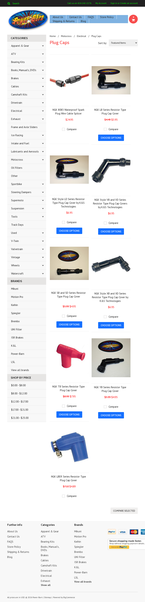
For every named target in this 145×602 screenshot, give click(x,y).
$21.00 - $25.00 (19, 417)
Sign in (114, 3)
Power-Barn (17, 353)
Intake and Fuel (20, 143)
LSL (13, 362)
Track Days (17, 224)
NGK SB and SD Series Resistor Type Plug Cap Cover (68, 294)
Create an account (129, 3)
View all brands (20, 370)
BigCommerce (69, 597)
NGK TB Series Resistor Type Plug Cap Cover (68, 388)
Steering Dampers (21, 192)
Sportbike (16, 184)
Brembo (15, 321)
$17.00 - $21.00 (19, 409)
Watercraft (17, 273)
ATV (13, 54)
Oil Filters (16, 167)
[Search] (8, 3)
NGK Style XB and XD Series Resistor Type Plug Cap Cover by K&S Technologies (110, 297)
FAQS (91, 17)
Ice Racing (17, 135)
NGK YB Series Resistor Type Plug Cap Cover (110, 389)
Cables (15, 86)
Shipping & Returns (64, 21)
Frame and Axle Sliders (24, 127)
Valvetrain (17, 249)
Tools (14, 216)
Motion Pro (17, 297)
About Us (58, 17)
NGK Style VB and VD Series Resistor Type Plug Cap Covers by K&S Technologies (110, 203)
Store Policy (107, 17)
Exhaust (16, 119)
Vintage (15, 257)
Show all (45, 585)
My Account (100, 3)
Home (53, 36)
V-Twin (15, 241)
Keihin (14, 305)
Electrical (16, 110)
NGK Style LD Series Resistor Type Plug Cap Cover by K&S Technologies (68, 202)
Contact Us (75, 17)
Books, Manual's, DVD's (23, 70)
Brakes (15, 78)
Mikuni (14, 288)
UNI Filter (16, 329)
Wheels (15, 265)
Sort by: (102, 43)
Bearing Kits (18, 62)
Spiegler (16, 313)
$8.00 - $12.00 (19, 393)
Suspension (17, 208)
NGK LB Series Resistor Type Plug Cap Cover (110, 111)
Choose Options (111, 137)
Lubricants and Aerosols (25, 151)
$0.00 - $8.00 (18, 385)
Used (14, 233)
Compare (72, 129)
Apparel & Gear (20, 45)
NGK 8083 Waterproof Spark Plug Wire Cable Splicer (68, 111)
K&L (13, 345)
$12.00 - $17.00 (19, 401)
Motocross (17, 159)
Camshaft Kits (19, 94)
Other (14, 176)
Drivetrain (16, 102)
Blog (83, 21)
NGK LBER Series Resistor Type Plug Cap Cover (68, 478)
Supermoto (17, 200)
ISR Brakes (17, 337)
